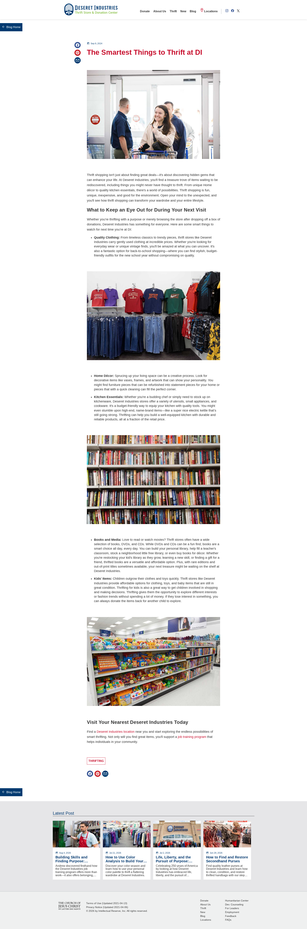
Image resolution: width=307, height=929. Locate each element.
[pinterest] (77, 53)
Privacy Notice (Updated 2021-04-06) (107, 907)
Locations (211, 11)
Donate (145, 11)
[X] (238, 11)
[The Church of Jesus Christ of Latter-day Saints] (69, 905)
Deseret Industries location (115, 731)
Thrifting (96, 760)
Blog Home (13, 27)
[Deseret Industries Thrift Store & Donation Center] (91, 10)
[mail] (77, 60)
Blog (193, 11)
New (183, 11)
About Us (159, 11)
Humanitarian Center (237, 900)
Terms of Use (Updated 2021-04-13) (106, 903)
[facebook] (232, 11)
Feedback (230, 916)
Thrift (173, 11)
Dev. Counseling (234, 904)
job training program (192, 737)
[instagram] (227, 11)
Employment (232, 912)
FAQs (228, 920)
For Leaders (232, 908)
